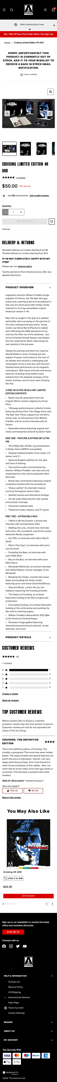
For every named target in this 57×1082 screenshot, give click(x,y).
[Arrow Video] (28, 9)
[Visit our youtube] (25, 946)
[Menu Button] (4, 9)
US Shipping (14, 992)
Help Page (13, 1003)
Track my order (16, 1008)
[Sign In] (45, 9)
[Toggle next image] (50, 113)
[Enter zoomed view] (50, 92)
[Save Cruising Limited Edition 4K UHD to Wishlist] (21, 74)
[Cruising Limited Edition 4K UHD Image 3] (41, 149)
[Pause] (54, 25)
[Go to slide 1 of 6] (3, 903)
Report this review (11, 798)
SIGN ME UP (13, 932)
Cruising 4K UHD (12, 872)
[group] (28, 113)
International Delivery (19, 997)
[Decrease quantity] (5, 212)
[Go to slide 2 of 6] (5, 903)
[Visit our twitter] (18, 946)
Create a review (10, 694)
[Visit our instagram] (11, 946)
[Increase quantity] (21, 212)
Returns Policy (15, 987)
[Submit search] (11, 9)
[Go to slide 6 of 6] (14, 903)
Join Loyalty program (39, 196)
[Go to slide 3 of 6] (7, 903)
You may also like (28, 811)
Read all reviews (10, 701)
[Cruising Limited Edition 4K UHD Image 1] (9, 149)
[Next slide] (52, 904)
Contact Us (14, 982)
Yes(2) (14, 791)
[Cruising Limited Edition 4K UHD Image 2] (25, 149)
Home (7, 43)
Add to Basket (28, 896)
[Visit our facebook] (4, 946)
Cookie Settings (16, 1013)
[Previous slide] (46, 904)
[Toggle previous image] (7, 113)
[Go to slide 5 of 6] (12, 903)
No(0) (35, 791)
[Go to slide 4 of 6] (10, 903)
